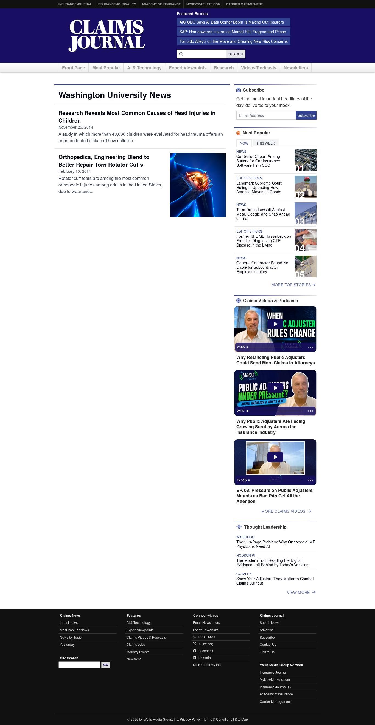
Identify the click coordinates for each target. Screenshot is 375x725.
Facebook (205, 651)
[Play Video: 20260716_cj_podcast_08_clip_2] (275, 324)
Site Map (241, 719)
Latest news (69, 622)
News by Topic (71, 637)
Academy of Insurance (161, 4)
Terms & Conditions (217, 719)
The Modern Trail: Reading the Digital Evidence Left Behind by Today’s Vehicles (272, 562)
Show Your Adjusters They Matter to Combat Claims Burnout (275, 581)
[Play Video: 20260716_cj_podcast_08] (275, 457)
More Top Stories (292, 284)
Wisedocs (245, 537)
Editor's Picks (249, 178)
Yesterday (67, 644)
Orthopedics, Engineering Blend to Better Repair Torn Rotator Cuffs (103, 160)
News (241, 151)
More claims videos (283, 511)
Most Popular (106, 67)
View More (298, 592)
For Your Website (206, 629)
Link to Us (267, 651)
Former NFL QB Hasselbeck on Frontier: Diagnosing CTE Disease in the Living (263, 240)
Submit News (269, 622)
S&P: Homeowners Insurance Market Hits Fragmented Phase (233, 31)
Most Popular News (74, 629)
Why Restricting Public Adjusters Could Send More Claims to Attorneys (275, 360)
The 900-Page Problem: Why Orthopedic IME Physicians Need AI (275, 544)
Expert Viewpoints (188, 67)
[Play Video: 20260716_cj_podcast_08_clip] (275, 388)
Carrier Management (244, 4)
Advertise (267, 629)
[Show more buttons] (310, 347)
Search (236, 54)
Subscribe (306, 115)
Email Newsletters (206, 622)
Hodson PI (245, 555)
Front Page (73, 67)
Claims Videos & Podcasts (146, 637)
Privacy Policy (190, 719)
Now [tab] (244, 143)
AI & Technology (144, 67)
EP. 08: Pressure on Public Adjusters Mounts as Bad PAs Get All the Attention (274, 496)
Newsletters (296, 67)
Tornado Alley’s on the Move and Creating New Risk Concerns (234, 41)
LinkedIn (204, 657)
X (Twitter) (205, 644)
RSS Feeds (206, 637)
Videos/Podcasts (258, 67)
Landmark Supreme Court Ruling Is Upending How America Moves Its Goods (259, 187)
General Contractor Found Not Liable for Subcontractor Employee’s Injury (262, 267)
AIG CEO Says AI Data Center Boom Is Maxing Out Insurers (232, 22)
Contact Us (268, 644)
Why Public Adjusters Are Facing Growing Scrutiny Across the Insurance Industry (270, 426)
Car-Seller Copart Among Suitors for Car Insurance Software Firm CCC (258, 161)
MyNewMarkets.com (203, 4)
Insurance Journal (75, 4)
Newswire (134, 658)
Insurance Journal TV (117, 4)
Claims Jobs (136, 644)
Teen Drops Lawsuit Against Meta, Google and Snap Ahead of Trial (263, 214)
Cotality (244, 573)
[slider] (275, 347)
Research (224, 67)
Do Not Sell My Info (207, 664)
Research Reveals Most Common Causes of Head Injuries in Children (137, 116)
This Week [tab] (265, 143)
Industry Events (138, 651)
